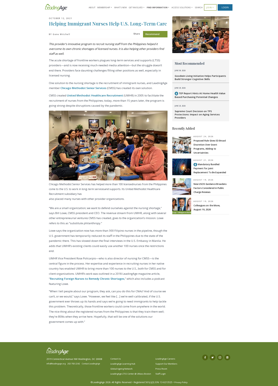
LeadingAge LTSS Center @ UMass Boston (130, 373)
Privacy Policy (181, 382)
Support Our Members (166, 363)
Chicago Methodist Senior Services (83, 88)
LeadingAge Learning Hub (122, 363)
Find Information (157, 7)
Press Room (161, 368)
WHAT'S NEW (120, 7)
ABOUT (92, 7)
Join (209, 7)
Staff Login (160, 373)
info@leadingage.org (56, 363)
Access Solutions (181, 7)
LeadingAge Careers (165, 358)
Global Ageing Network (121, 368)
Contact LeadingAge (91, 363)
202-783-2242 (73, 363)
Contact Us (115, 358)
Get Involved (136, 7)
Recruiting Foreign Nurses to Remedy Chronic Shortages (87, 279)
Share (136, 33)
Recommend (152, 34)
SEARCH (199, 7)
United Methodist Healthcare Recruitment (95, 95)
